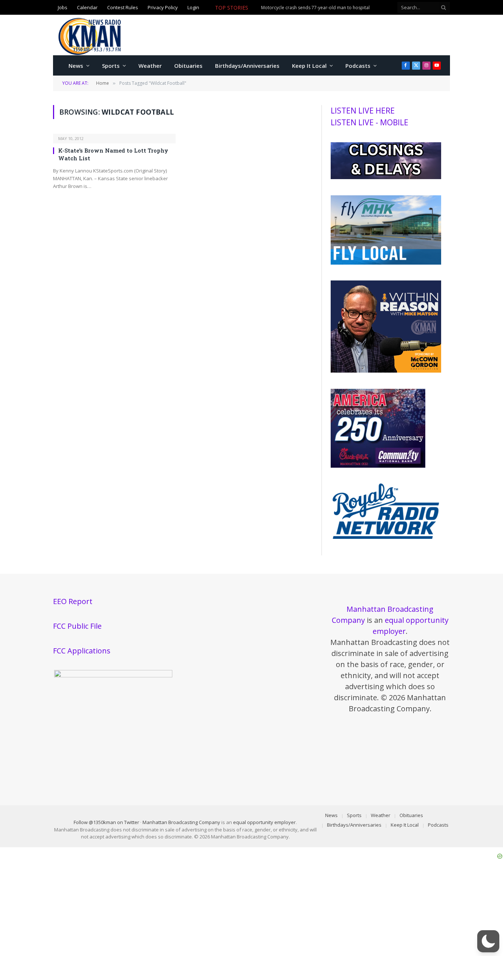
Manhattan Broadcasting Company (181, 822)
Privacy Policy (163, 7)
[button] (488, 941)
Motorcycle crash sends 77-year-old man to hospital (315, 8)
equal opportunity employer (264, 822)
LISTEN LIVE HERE (363, 110)
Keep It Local (309, 65)
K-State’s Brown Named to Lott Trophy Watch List (113, 154)
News (75, 65)
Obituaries (188, 65)
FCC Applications (81, 651)
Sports (111, 65)
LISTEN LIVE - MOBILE (369, 122)
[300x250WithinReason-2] (386, 370)
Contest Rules (122, 7)
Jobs (62, 7)
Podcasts (357, 65)
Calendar (87, 7)
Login (193, 7)
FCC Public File (77, 626)
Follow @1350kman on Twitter (106, 822)
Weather (150, 65)
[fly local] (386, 262)
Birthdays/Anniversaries (247, 65)
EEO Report (72, 601)
